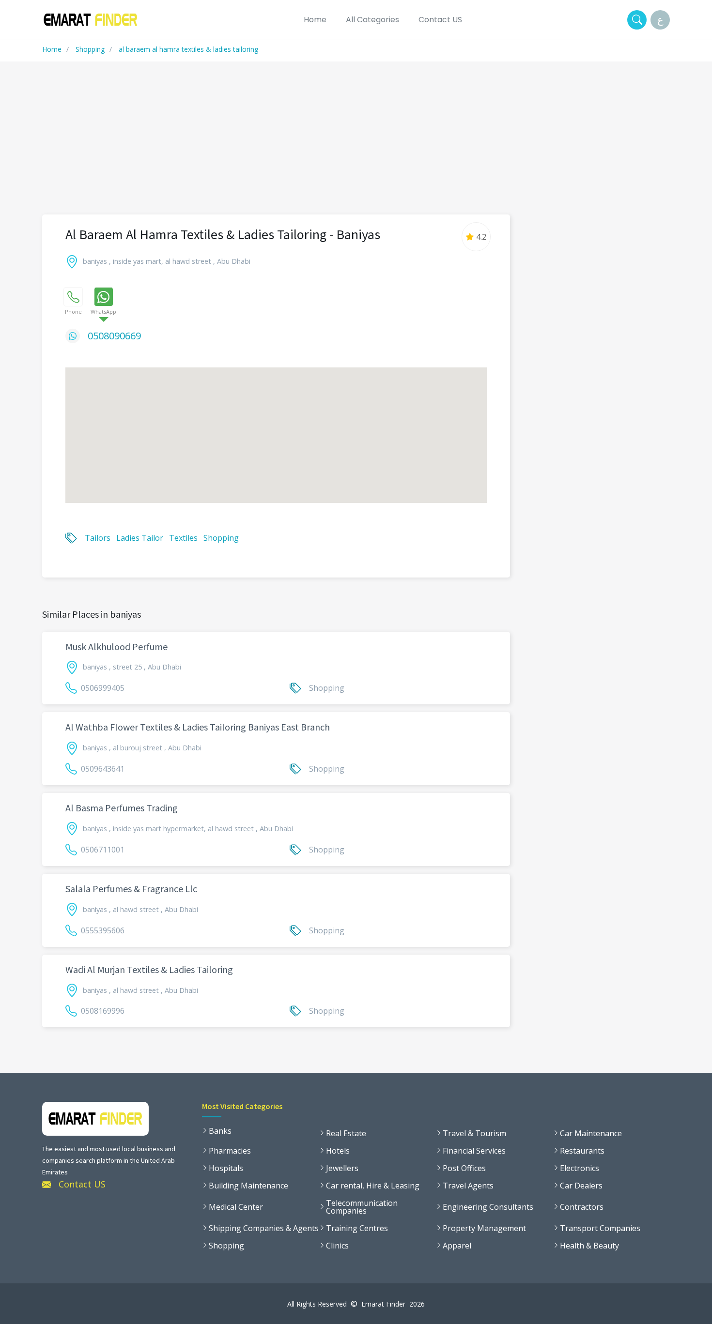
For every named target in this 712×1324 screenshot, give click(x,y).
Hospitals (226, 1168)
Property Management (484, 1228)
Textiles (183, 538)
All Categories (372, 19)
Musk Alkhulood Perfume (116, 646)
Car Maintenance (591, 1133)
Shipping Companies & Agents (264, 1228)
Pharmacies (230, 1151)
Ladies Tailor (139, 538)
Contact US (440, 19)
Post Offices (464, 1168)
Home (315, 19)
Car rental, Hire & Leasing (372, 1185)
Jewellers (342, 1168)
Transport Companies (600, 1228)
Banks (220, 1131)
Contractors (582, 1207)
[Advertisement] (356, 144)
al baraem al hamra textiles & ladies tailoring (188, 49)
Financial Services (474, 1151)
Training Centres (357, 1228)
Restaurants (582, 1151)
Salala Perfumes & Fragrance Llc (131, 889)
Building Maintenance (248, 1185)
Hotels (338, 1151)
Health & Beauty (589, 1245)
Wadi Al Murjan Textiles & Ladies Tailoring (149, 969)
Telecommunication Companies (362, 1207)
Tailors (97, 538)
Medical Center (236, 1207)
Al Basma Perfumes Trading (121, 808)
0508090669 (114, 335)
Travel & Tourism (474, 1133)
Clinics (337, 1245)
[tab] (73, 296)
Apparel (457, 1245)
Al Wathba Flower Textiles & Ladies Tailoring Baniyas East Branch (197, 727)
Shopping (90, 49)
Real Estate (346, 1133)
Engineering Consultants (488, 1207)
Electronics (579, 1168)
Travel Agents (468, 1185)
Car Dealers (581, 1185)
